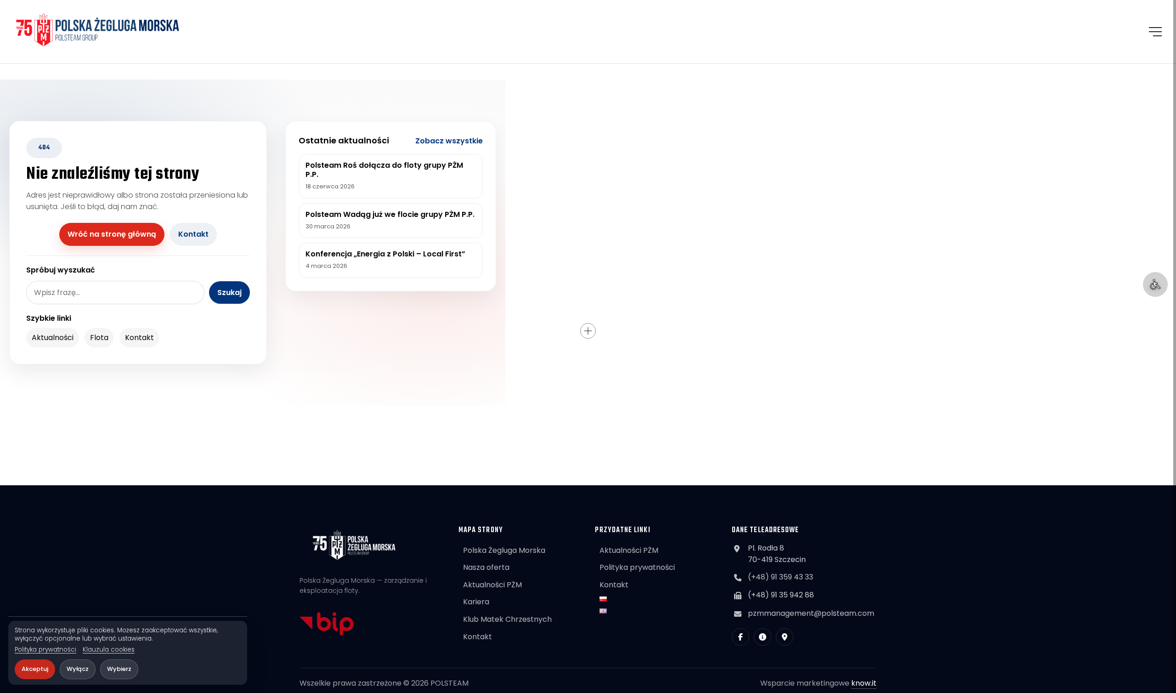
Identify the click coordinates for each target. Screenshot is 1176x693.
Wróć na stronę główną (112, 234)
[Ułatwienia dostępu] (1155, 284)
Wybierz (119, 669)
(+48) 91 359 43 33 (780, 577)
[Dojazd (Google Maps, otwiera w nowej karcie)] (784, 637)
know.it (863, 683)
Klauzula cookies (109, 650)
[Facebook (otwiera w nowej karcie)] (740, 637)
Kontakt (193, 234)
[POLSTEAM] (97, 30)
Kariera (476, 601)
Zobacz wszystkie (449, 141)
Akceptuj (35, 669)
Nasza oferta (486, 567)
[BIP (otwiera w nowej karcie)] (762, 637)
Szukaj (229, 292)
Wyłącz (78, 669)
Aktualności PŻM (492, 584)
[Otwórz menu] (1155, 32)
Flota (99, 337)
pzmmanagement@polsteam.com (811, 613)
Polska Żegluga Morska (504, 550)
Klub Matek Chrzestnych (507, 619)
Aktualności (53, 337)
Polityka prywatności (45, 650)
